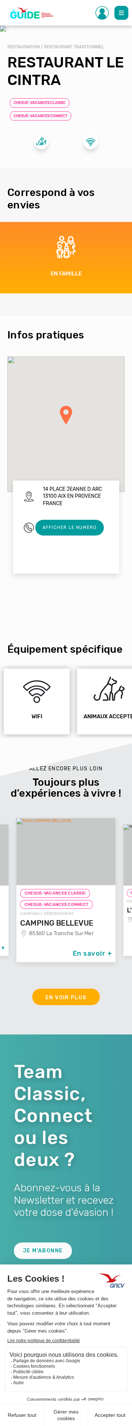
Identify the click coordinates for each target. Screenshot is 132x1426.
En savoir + (92, 953)
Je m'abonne (43, 1251)
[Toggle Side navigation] (102, 13)
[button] (66, 415)
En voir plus (66, 998)
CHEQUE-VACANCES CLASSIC (40, 103)
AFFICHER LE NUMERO (70, 527)
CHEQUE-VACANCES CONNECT (40, 116)
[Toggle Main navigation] (121, 13)
